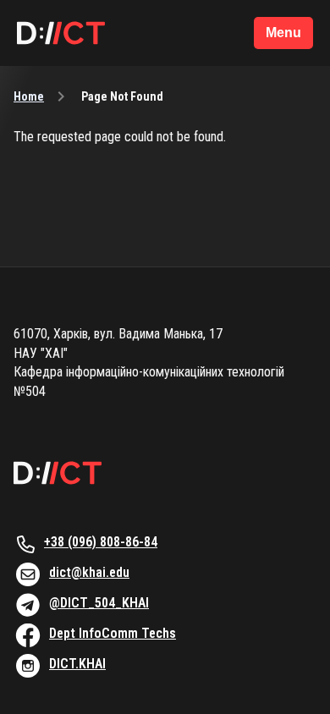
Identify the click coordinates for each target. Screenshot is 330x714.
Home (29, 96)
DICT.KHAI (77, 664)
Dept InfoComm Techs (112, 633)
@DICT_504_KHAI (99, 603)
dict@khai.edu (89, 572)
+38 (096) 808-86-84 (100, 542)
